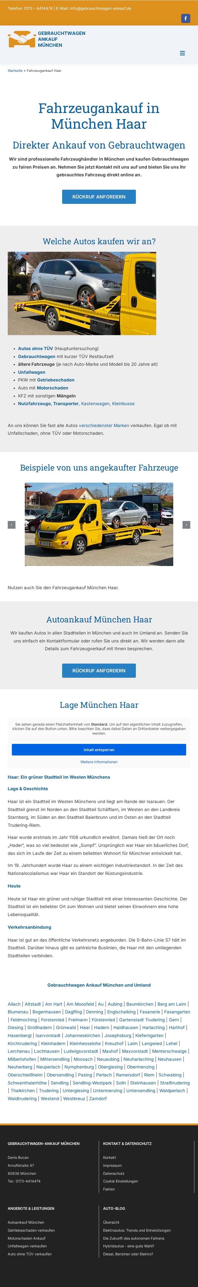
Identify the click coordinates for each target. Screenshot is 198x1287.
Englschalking (121, 1011)
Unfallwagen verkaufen (27, 1246)
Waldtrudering (22, 1098)
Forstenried (52, 1019)
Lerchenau (19, 1051)
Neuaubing (108, 1059)
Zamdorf (98, 1098)
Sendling (60, 1082)
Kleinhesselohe (85, 1043)
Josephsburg (117, 1035)
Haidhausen (125, 1027)
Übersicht (111, 1222)
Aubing (115, 1004)
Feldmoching (24, 1019)
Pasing (85, 1074)
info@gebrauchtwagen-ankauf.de (100, 8)
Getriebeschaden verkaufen (31, 1230)
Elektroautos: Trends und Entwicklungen (137, 1230)
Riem (149, 1074)
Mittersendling (55, 1059)
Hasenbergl (19, 1035)
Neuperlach (48, 1066)
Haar (85, 1027)
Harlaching (153, 1027)
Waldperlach (172, 1090)
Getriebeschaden (56, 379)
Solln (121, 1082)
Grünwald (66, 1027)
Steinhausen (143, 1082)
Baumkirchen (139, 1004)
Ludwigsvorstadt (81, 1051)
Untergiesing (76, 1090)
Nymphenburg (79, 1066)
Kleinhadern (53, 1043)
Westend (50, 1098)
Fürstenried (103, 1019)
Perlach (104, 1074)
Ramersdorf (128, 1074)
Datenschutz (114, 1173)
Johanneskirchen (82, 1035)
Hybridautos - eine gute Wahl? (128, 1246)
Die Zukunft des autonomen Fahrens (133, 1238)
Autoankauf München (26, 1222)
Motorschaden (52, 387)
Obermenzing (140, 1066)
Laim (133, 1043)
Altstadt (33, 1004)
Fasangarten (177, 1011)
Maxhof (110, 1051)
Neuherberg (20, 1066)
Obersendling (60, 1074)
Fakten (109, 1189)
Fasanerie (150, 1011)
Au (101, 1004)
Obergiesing (110, 1066)
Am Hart (53, 1004)
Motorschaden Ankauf (26, 1238)
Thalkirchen (23, 1090)
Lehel (171, 1043)
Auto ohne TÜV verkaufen (30, 1254)
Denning (94, 1011)
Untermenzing (107, 1090)
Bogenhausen (46, 1011)
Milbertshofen (22, 1059)
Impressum (112, 1165)
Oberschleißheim (25, 1074)
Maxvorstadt (135, 1051)
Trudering (49, 1090)
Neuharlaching (138, 1059)
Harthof (177, 1027)
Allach (14, 1004)
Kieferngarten (149, 1035)
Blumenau (18, 1011)
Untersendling (140, 1090)
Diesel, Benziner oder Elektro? (128, 1254)
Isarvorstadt (48, 1035)
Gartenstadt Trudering (142, 1019)
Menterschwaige (169, 1051)
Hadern (101, 1027)
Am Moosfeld (80, 1004)
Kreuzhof (114, 1043)
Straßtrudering (175, 1082)
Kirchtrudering (22, 1043)
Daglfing (73, 1011)
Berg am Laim (172, 1004)
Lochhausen (47, 1051)
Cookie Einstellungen (120, 1181)
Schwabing (170, 1074)
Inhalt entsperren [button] (99, 749)
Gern (174, 1019)
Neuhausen (170, 1059)
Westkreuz (74, 1098)
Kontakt (109, 1157)
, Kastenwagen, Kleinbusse (76, 403)
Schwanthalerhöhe (27, 1082)
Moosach (83, 1059)
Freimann (78, 1019)
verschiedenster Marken (104, 425)
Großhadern (39, 1027)
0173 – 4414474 (38, 8)
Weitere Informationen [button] (99, 762)
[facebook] (185, 18)
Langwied (152, 1043)
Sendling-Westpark (92, 1082)
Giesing (15, 1027)
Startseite (15, 70)
